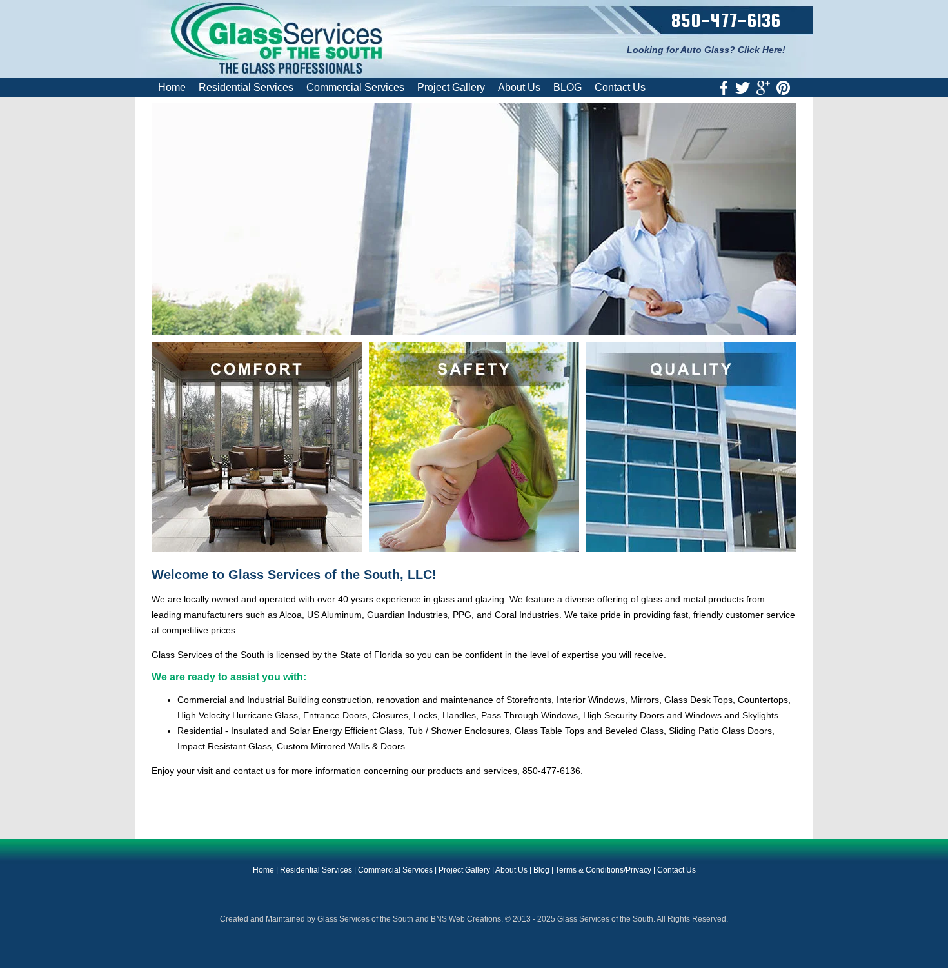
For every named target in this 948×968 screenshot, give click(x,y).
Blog (541, 869)
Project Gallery (451, 87)
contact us (254, 771)
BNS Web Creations (466, 919)
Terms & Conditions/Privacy (603, 869)
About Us (519, 87)
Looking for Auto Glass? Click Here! (706, 49)
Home (172, 87)
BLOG (567, 87)
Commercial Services (355, 87)
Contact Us (620, 87)
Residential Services (246, 87)
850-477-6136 (725, 20)
